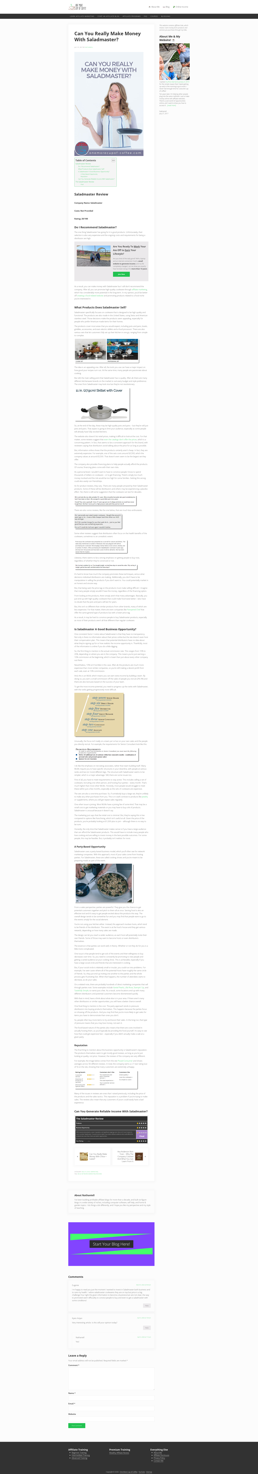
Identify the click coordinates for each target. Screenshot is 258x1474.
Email (71, 1403)
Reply (147, 1306)
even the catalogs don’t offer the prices (120, 439)
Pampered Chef (133, 609)
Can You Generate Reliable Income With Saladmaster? (96, 179)
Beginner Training (79, 1452)
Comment (73, 1365)
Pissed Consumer (125, 1060)
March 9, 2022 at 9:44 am (143, 1285)
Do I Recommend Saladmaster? (88, 166)
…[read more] (171, 105)
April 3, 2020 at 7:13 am (144, 1337)
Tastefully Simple (81, 990)
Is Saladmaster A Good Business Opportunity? (93, 172)
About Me (158, 1452)
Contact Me (158, 1460)
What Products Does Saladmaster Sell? (91, 169)
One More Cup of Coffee (128, 1472)
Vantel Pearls (118, 987)
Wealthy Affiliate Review (119, 1452)
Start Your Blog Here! (111, 1244)
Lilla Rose (129, 987)
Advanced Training (79, 1458)
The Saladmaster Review (84, 182)
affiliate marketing (139, 289)
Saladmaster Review (83, 163)
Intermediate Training (81, 1455)
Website (72, 1414)
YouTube (142, 1472)
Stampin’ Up (139, 987)
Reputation (84, 176)
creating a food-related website (90, 295)
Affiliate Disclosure (161, 1455)
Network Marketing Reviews (91, 1174)
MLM (79, 1174)
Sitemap (149, 1472)
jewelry (145, 796)
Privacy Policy (159, 1458)
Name (71, 1393)
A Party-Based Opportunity (89, 174)
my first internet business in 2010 (177, 82)
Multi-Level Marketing (90, 1172)
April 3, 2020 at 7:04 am (144, 1318)
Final (82, 184)
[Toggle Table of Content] (112, 160)
